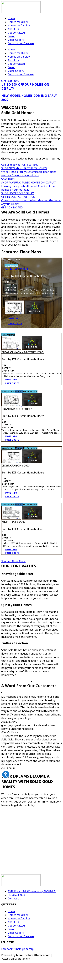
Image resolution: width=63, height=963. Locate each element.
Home (11, 18)
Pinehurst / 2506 (13, 522)
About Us (13, 29)
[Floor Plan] (14, 307)
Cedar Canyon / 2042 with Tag (22, 352)
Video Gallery (16, 39)
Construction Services (21, 43)
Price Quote (15, 323)
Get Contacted (16, 32)
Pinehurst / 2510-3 (16, 269)
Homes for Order (18, 22)
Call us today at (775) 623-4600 (19, 164)
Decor (11, 36)
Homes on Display (19, 25)
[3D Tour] (34, 307)
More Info (14, 318)
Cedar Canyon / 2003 (15, 465)
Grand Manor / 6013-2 (16, 409)
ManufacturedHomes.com (33, 955)
